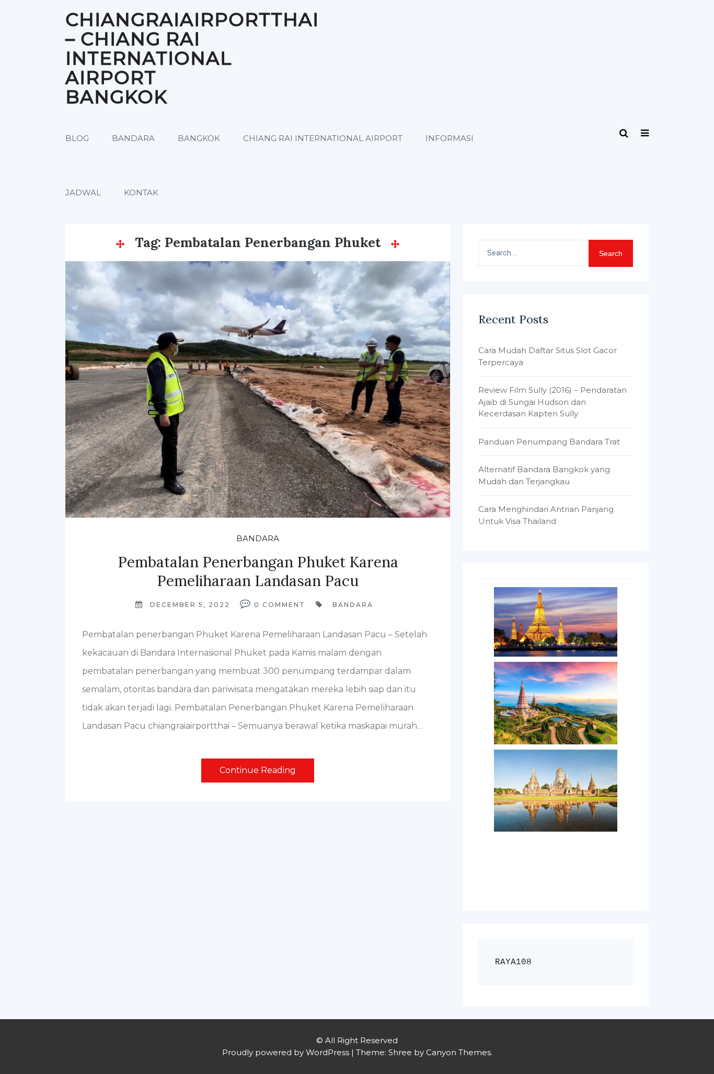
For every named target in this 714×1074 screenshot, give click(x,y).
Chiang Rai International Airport (322, 138)
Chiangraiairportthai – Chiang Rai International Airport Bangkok (192, 58)
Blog (77, 138)
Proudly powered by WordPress (285, 1052)
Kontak (141, 192)
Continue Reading (258, 770)
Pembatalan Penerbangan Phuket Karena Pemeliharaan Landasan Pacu (258, 571)
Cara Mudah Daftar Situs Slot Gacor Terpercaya (547, 356)
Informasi (449, 138)
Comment (283, 605)
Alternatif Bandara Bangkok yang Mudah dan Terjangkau (544, 475)
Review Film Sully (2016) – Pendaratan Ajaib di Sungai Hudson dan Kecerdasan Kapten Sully (552, 401)
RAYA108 (513, 962)
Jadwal (83, 192)
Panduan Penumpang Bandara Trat (549, 442)
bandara (352, 605)
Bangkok (199, 138)
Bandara (133, 138)
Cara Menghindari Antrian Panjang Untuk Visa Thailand (546, 515)
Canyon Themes (458, 1052)
